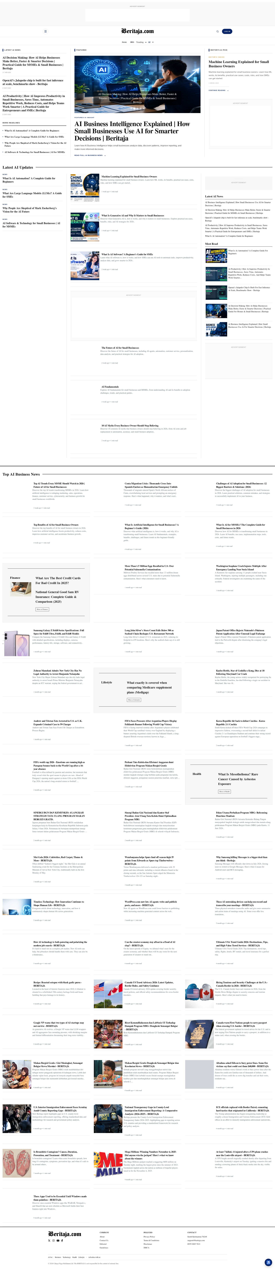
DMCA (146, 1247)
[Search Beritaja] (217, 31)
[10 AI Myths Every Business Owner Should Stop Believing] (85, 437)
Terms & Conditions (151, 1240)
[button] (83, 84)
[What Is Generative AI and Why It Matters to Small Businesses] (85, 227)
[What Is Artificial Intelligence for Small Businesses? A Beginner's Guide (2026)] (108, 536)
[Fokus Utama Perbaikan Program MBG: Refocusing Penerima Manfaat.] (199, 824)
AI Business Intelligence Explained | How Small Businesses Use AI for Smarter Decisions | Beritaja (132, 130)
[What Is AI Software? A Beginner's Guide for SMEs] (85, 265)
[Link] (20, 589)
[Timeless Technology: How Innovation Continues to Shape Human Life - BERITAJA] (17, 913)
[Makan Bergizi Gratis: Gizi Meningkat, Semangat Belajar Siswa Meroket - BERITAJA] (17, 1074)
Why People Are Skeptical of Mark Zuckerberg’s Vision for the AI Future (35, 144)
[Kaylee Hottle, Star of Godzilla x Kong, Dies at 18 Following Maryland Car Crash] (199, 681)
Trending (140, 42)
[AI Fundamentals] (85, 398)
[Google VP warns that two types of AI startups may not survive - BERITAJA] (17, 1033)
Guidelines (104, 1247)
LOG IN (227, 31)
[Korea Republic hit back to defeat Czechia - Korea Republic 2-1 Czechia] (199, 732)
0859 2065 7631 (193, 1244)
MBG (132, 42)
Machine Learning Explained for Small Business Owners (239, 64)
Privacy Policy (149, 1236)
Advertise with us (94, 1257)
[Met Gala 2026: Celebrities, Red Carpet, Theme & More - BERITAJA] (17, 868)
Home (124, 42)
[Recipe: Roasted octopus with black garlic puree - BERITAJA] (17, 993)
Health (74, 1257)
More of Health (224, 791)
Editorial (103, 1244)
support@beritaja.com (196, 1240)
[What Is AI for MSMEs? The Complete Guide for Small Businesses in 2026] (199, 536)
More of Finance (42, 609)
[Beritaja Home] (137, 31)
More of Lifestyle (134, 700)
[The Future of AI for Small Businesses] (85, 359)
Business (58, 1257)
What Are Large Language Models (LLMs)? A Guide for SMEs (34, 136)
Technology (67, 1257)
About (102, 1236)
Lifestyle (81, 1257)
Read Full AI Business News (90, 155)
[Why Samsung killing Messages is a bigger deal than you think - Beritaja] (199, 867)
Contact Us (104, 1240)
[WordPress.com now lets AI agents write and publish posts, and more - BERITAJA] (108, 911)
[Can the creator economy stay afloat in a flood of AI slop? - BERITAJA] (108, 953)
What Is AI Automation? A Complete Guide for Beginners (32, 130)
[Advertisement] (137, 15)
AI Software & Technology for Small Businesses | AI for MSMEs (35, 152)
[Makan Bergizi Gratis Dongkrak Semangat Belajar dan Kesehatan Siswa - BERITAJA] (108, 1074)
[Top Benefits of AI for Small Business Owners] (17, 536)
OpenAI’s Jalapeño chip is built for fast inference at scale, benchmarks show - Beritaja (33, 82)
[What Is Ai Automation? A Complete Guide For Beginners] (216, 256)
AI (149, 42)
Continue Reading (219, 90)
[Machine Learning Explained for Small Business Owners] (85, 188)
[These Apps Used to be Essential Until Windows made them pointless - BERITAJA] (17, 1206)
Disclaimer (148, 1244)
